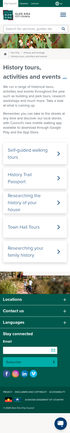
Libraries (23, 3)
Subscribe (13, 362)
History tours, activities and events (29, 56)
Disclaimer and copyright (31, 392)
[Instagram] (15, 373)
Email (7, 341)
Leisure (35, 3)
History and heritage (34, 52)
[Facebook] (6, 373)
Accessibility (57, 392)
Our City (15, 52)
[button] (63, 14)
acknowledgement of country (44, 400)
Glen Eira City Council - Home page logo (16, 15)
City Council (10, 3)
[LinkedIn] (24, 373)
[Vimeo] (33, 373)
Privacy (7, 392)
